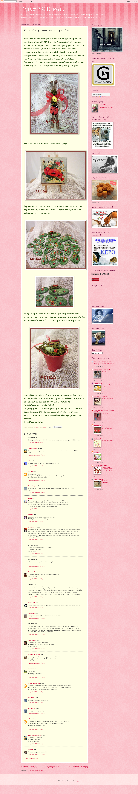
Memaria (30, 669)
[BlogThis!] (55, 427)
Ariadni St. (31, 719)
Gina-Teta (30, 749)
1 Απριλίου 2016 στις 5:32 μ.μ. (36, 554)
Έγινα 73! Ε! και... (43, 8)
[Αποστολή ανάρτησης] (50, 427)
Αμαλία (30, 471)
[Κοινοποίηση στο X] (57, 427)
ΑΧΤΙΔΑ (103, 105)
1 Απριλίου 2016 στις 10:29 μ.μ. (36, 618)
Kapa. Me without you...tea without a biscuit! (104, 411)
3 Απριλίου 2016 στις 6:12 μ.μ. (36, 744)
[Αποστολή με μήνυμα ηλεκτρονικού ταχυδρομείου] (54, 427)
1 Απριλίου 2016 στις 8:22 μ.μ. (36, 607)
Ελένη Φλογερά (32, 486)
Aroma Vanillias (98, 479)
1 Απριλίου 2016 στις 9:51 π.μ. (36, 455)
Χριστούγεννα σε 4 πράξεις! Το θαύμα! (107, 427)
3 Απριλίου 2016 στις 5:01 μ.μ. (36, 729)
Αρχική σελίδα (53, 766)
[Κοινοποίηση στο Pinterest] (61, 427)
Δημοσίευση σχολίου (32, 758)
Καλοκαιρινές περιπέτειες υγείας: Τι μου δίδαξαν (104, 364)
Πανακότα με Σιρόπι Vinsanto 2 (107, 385)
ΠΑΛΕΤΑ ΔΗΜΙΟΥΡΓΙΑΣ (101, 466)
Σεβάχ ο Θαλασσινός (34, 735)
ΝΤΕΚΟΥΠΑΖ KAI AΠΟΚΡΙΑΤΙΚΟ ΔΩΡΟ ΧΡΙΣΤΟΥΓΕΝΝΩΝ (107, 468)
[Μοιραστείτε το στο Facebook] (59, 427)
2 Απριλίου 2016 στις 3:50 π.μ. (36, 663)
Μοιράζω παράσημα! (107, 440)
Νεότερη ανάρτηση (29, 766)
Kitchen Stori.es (98, 383)
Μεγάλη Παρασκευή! (107, 398)
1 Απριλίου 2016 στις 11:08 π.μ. (36, 492)
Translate (104, 97)
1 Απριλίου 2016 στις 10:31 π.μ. (36, 480)
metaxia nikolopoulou (34, 683)
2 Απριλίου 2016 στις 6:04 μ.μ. (36, 692)
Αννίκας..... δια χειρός (100, 397)
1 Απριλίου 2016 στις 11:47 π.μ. (36, 509)
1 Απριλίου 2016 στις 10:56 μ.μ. (36, 634)
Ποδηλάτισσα (32, 527)
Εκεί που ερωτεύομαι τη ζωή (102, 362)
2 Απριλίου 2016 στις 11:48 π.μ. (36, 677)
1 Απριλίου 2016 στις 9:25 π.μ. (36, 442)
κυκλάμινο (31, 613)
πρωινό (104, 371)
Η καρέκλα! (105, 413)
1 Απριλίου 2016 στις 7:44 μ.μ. (36, 597)
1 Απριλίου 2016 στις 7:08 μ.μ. (36, 579)
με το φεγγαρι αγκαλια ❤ (102, 370)
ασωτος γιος (31, 602)
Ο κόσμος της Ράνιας (34, 654)
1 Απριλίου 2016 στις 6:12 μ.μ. (36, 566)
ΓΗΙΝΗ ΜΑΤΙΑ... (98, 425)
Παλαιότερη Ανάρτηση (78, 766)
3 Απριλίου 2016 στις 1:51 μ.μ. (36, 702)
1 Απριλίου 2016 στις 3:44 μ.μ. (36, 521)
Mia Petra (30, 514)
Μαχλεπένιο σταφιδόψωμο (105, 481)
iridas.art (96, 452)
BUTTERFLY (31, 697)
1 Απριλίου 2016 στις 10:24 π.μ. (36, 466)
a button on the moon (100, 439)
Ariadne (30, 461)
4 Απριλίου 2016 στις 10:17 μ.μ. (36, 754)
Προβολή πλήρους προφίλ (106, 107)
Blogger (78, 781)
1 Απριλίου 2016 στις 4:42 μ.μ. (36, 539)
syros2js (30, 498)
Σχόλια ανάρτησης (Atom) (36, 770)
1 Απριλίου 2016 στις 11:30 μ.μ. (36, 649)
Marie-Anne (31, 640)
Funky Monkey (32, 572)
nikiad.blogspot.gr (33, 448)
